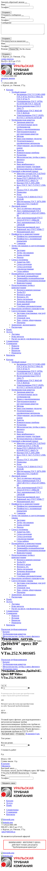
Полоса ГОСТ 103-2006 (27, 190)
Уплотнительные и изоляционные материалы (28, 142)
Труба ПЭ (21, 292)
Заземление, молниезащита (23, 325)
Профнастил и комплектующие (25, 234)
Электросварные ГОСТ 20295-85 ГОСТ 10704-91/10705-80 (30, 116)
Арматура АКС (23, 262)
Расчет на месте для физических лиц (27, 339)
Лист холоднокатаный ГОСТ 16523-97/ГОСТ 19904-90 (30, 219)
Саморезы (21, 243)
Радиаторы (21, 155)
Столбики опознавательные (29, 306)
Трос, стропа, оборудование (29, 320)
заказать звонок (8, 78)
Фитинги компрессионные (29, 290)
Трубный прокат (18, 92)
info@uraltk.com (8, 63)
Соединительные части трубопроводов (27, 126)
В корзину (20, 734)
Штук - (4, 713)
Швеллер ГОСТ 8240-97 (27, 204)
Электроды (22, 315)
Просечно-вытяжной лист (28, 227)
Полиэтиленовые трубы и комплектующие (23, 286)
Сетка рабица (23, 271)
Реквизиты (16, 353)
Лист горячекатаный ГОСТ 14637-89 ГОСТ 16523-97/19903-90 (31, 213)
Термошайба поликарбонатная (30, 278)
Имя (3, 4)
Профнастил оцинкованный (29, 236)
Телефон (5, 7)
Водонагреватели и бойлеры (29, 169)
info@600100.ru (8, 832)
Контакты (10, 355)
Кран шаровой (23, 304)
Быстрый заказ (8, 734)
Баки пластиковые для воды (29, 138)
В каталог (5, 763)
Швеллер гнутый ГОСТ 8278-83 (31, 173)
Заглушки (21, 250)
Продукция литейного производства (27, 308)
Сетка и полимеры (19, 260)
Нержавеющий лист (26, 232)
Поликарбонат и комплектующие (26, 274)
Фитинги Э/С (23, 297)
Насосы (20, 162)
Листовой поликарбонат (28, 276)
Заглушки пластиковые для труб (31, 313)
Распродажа (16, 327)
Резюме (4, 49)
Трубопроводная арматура (23, 120)
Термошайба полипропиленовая (31, 281)
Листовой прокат (19, 206)
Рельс (19, 194)
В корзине (33, 734)
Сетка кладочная (24, 264)
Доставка (15, 334)
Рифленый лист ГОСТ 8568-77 (30, 229)
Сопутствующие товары (22, 311)
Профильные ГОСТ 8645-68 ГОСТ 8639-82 (29, 112)
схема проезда (7, 59)
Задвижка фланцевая (26, 301)
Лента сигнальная (25, 299)
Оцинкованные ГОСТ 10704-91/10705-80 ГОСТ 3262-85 (30, 102)
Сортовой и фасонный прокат (24, 171)
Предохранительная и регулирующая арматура (27, 133)
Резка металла (17, 336)
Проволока (22, 192)
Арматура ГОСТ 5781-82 (28, 176)
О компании (11, 343)
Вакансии (15, 350)
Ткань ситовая (23, 255)
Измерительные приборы (28, 152)
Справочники (12, 341)
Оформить (5, 766)
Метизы (20, 136)
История (15, 348)
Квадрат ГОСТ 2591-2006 (28, 183)
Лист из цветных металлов (29, 208)
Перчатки (21, 322)
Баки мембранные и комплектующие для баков (28, 165)
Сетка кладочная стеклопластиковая (25, 268)
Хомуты (20, 150)
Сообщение (6, 23)
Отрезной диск (23, 318)
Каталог (9, 90)
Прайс (9, 329)
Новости (15, 346)
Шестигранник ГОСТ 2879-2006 (31, 201)
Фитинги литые (24, 294)
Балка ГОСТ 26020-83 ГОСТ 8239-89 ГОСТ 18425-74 (29, 179)
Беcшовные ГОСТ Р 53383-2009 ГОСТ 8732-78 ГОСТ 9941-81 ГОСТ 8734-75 (31, 96)
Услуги (9, 332)
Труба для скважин (25, 253)
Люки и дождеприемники (28, 129)
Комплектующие (24, 283)
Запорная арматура (25, 122)
